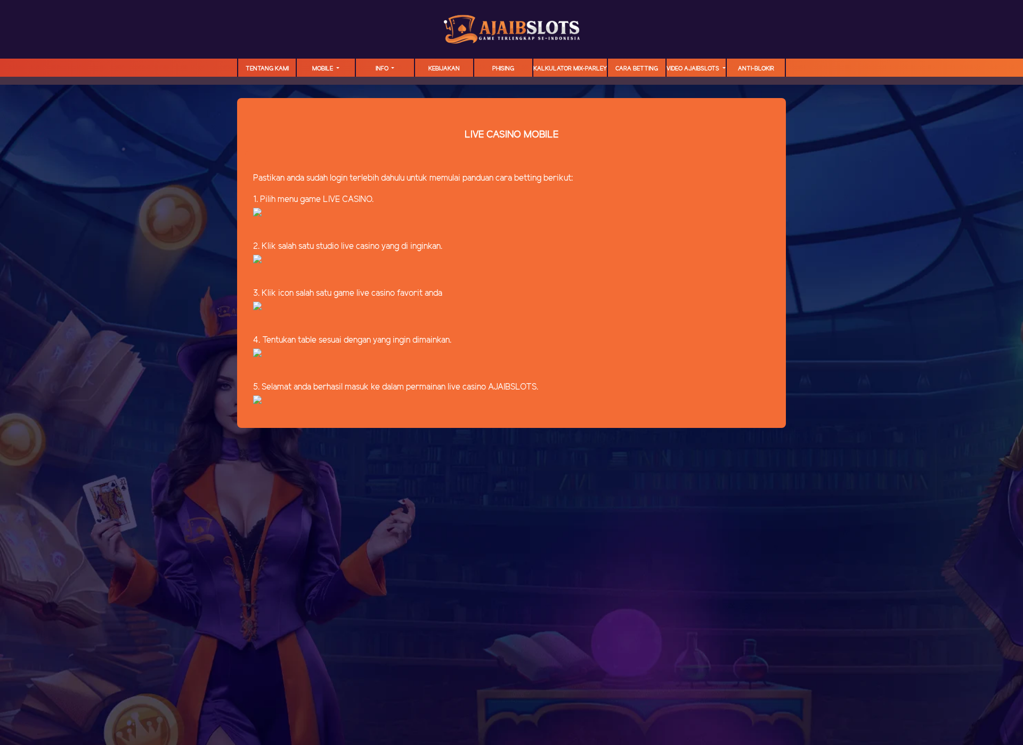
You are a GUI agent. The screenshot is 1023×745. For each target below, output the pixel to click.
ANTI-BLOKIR (756, 68)
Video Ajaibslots (694, 68)
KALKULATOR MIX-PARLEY (570, 68)
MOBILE (323, 68)
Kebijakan (444, 68)
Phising (503, 68)
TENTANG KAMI (267, 68)
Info (383, 68)
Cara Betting (636, 68)
